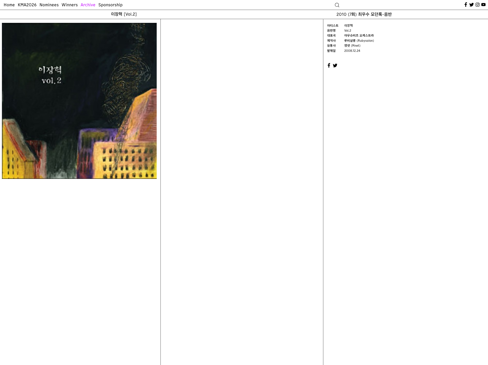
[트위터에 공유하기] (335, 65)
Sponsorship (110, 5)
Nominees (49, 5)
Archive (88, 5)
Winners (70, 5)
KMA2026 (27, 5)
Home (9, 5)
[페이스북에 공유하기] (329, 65)
